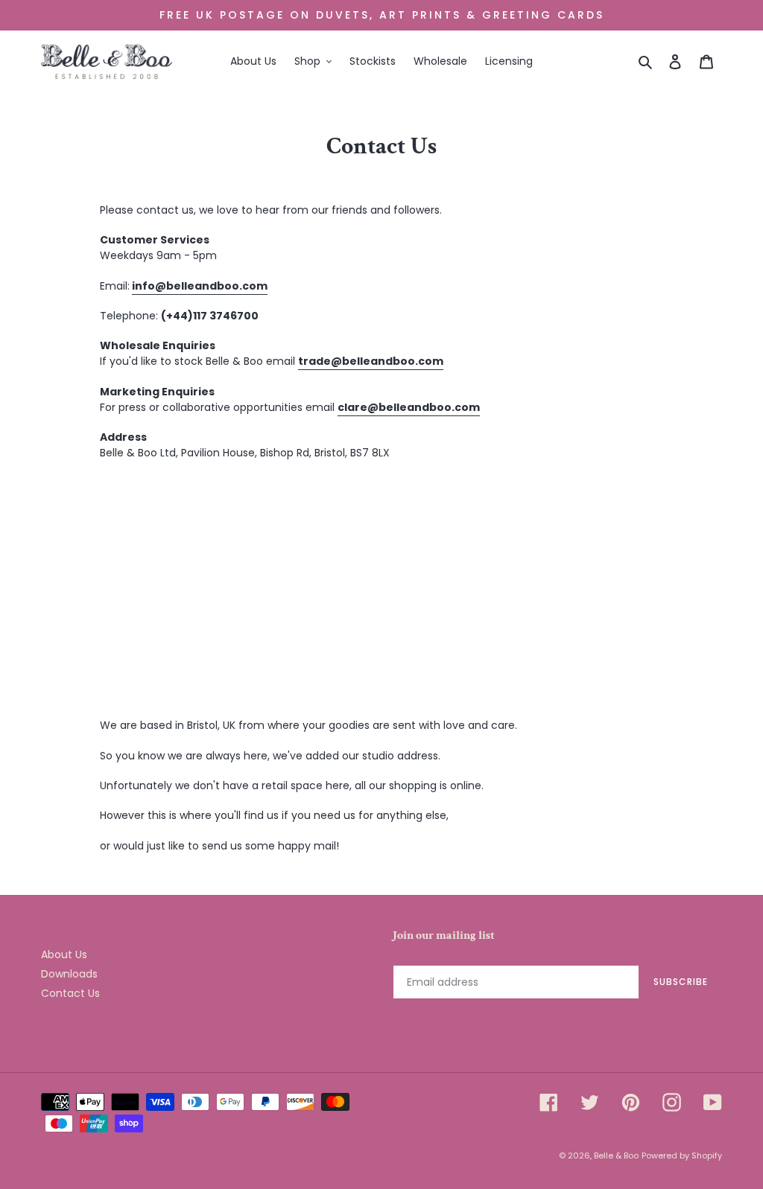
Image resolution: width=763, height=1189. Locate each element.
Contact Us (70, 993)
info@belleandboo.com (199, 285)
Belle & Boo (616, 1155)
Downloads (69, 973)
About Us (64, 954)
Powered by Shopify (682, 1155)
